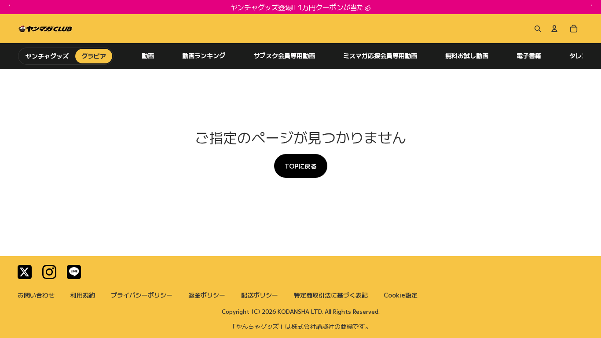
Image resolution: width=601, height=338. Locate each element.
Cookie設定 (401, 294)
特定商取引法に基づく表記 (331, 294)
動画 (148, 55)
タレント (581, 55)
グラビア (93, 55)
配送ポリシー (259, 294)
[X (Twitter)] (25, 272)
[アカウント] (554, 28)
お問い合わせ (36, 294)
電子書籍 (529, 55)
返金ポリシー (206, 294)
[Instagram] (49, 272)
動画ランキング (203, 55)
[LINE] (74, 272)
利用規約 (82, 294)
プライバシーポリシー (141, 294)
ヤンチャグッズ (47, 55)
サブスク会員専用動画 (284, 55)
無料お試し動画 (466, 55)
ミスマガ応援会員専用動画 (380, 55)
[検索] (536, 28)
